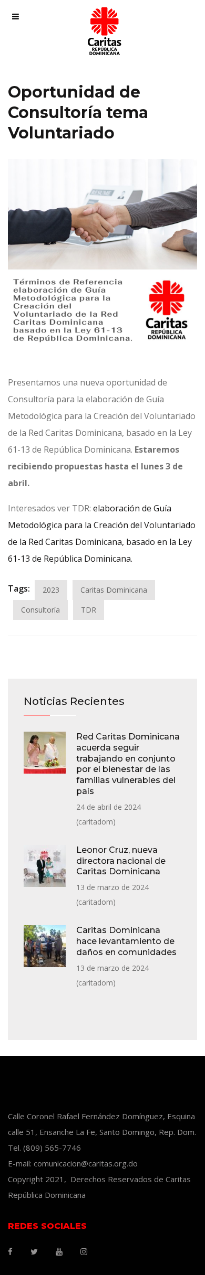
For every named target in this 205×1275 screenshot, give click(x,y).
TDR (88, 610)
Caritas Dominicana (113, 590)
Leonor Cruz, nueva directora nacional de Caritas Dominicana (121, 861)
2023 (51, 590)
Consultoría (40, 610)
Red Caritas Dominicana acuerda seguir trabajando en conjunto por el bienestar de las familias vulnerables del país (128, 764)
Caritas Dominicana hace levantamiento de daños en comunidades (126, 941)
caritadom (95, 822)
